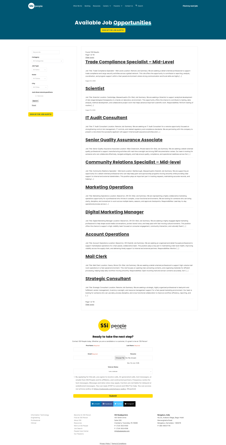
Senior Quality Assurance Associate (124, 140)
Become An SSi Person (82, 415)
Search (140, 6)
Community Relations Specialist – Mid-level (133, 162)
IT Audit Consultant (106, 118)
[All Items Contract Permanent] (39, 70)
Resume (133, 354)
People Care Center (81, 431)
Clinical (33, 423)
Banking (87, 6)
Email (93, 354)
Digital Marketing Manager (114, 212)
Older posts (89, 57)
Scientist (94, 88)
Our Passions (79, 434)
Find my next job (190, 6)
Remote (40, 96)
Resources (96, 6)
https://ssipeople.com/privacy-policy (110, 389)
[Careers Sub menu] (110, 6)
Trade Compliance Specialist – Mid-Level (129, 62)
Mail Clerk (96, 256)
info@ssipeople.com (122, 431)
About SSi (77, 420)
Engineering (35, 418)
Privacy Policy (105, 443)
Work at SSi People (81, 426)
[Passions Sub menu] (121, 6)
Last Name (133, 345)
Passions (117, 6)
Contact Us (129, 6)
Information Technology (40, 415)
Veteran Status (113, 367)
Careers (106, 6)
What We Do (77, 6)
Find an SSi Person (81, 418)
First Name (92, 345)
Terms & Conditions (118, 443)
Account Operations (107, 234)
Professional (35, 420)
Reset (34, 105)
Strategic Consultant (108, 279)
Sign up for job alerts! (113, 30)
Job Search (78, 428)
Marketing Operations (109, 187)
